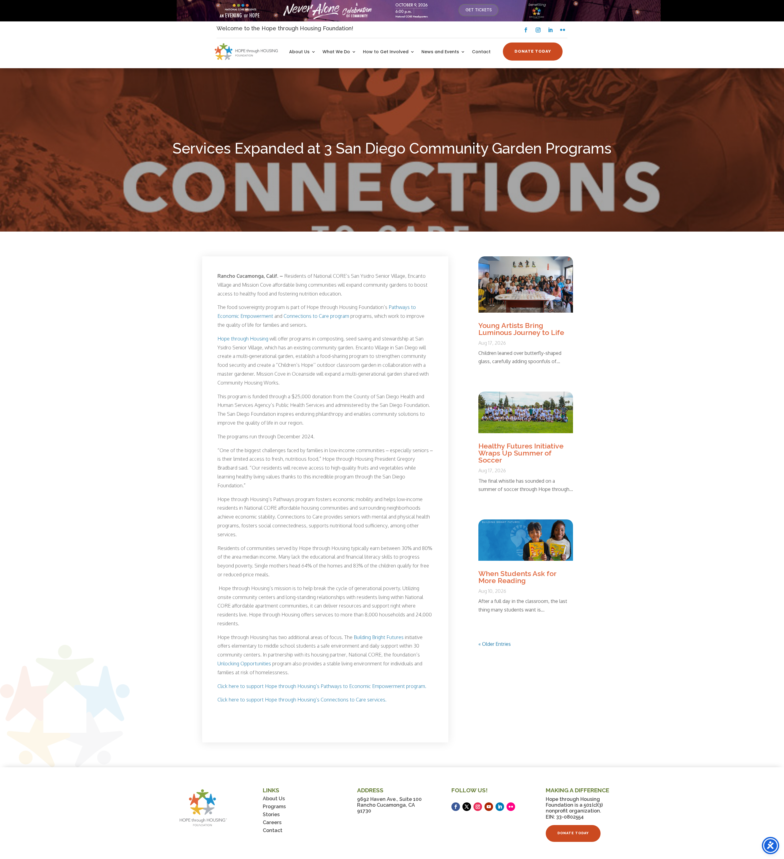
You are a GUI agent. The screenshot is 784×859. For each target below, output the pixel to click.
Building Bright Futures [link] (379, 637)
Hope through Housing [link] (243, 339)
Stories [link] (271, 814)
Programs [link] (274, 806)
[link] (478, 10)
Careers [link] (272, 822)
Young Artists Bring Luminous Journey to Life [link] (521, 329)
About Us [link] (299, 52)
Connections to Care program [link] (316, 316)
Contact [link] (481, 52)
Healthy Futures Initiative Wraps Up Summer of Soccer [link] (521, 453)
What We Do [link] (336, 52)
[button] (526, 30)
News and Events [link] (440, 52)
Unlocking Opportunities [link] (244, 663)
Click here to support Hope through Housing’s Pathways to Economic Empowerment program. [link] (321, 686)
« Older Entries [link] (494, 644)
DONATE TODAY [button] (532, 51)
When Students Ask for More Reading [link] (517, 577)
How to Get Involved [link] (386, 52)
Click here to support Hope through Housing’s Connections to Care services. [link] (301, 700)
